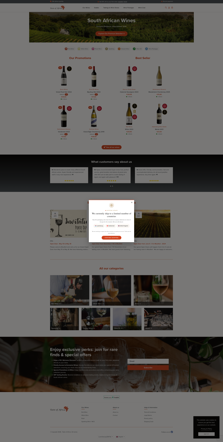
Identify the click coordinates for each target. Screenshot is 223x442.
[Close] (131, 202)
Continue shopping (111, 238)
